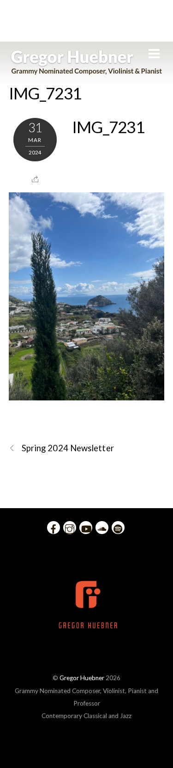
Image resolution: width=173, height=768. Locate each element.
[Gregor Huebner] (86, 70)
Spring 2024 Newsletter (68, 448)
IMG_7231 (45, 93)
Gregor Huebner (82, 678)
